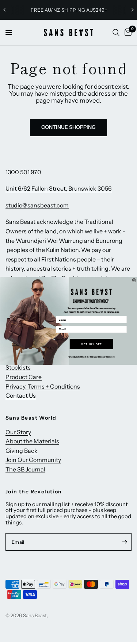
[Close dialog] (134, 280)
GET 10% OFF (91, 344)
